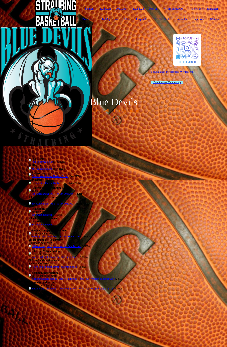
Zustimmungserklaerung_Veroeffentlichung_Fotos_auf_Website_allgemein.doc (73, 278)
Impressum (199, 19)
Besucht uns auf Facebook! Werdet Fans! (172, 71)
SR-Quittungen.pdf (42, 214)
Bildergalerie (140, 19)
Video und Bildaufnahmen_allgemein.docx (54, 257)
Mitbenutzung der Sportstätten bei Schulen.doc (56, 236)
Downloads (88, 19)
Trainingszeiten (110, 19)
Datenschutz (182, 19)
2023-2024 (121, 8)
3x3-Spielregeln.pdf (42, 161)
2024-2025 (105, 8)
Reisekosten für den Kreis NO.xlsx (50, 176)
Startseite (90, 8)
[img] (38, 13)
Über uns (154, 8)
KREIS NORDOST (174, 8)
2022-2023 (138, 8)
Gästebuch (215, 19)
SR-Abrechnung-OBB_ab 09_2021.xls (52, 193)
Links (126, 19)
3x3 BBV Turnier (161, 19)
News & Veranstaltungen (205, 8)
